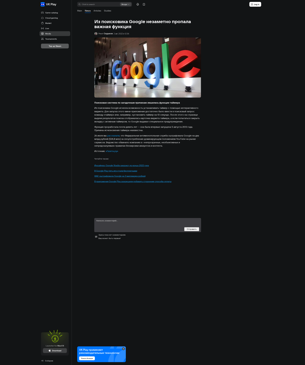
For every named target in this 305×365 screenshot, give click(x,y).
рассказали (113, 135)
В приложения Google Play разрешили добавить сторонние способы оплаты (132, 181)
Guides (107, 10)
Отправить (192, 229)
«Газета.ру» (112, 151)
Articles (97, 10)
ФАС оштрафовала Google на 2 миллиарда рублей (119, 176)
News (88, 10)
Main (79, 10)
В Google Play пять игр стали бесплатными (115, 170)
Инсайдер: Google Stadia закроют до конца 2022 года (121, 165)
